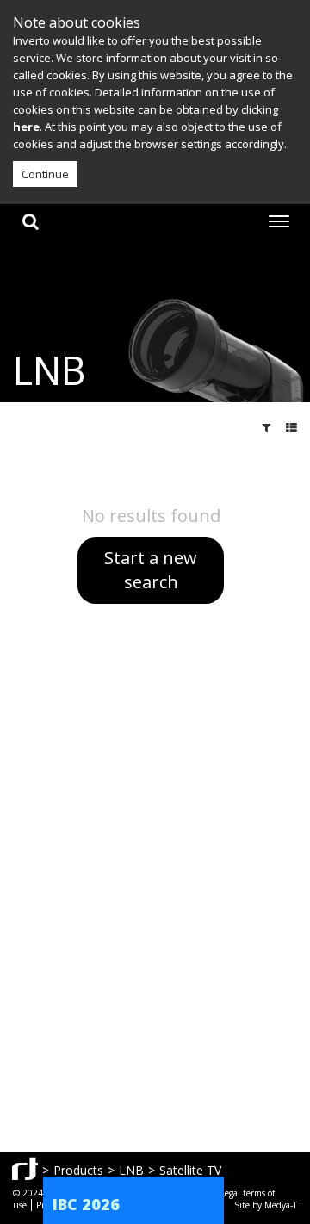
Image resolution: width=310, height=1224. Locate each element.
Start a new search (150, 570)
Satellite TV (190, 1170)
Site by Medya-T (265, 1205)
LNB (131, 1170)
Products (78, 1170)
